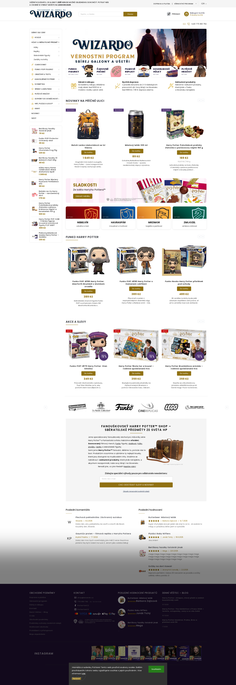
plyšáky (91, 447)
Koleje (38, 37)
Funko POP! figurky (44, 69)
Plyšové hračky (42, 94)
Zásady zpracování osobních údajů (136, 491)
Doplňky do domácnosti (46, 98)
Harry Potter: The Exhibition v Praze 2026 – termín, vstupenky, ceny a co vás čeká (183, 610)
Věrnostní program (183, 4)
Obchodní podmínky (39, 619)
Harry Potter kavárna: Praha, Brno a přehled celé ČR (179, 621)
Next (203, 100)
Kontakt (33, 608)
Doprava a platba (162, 4)
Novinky (35, 113)
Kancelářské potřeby (45, 79)
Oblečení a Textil (43, 74)
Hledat (130, 14)
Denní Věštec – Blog (39, 612)
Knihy (37, 108)
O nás (32, 616)
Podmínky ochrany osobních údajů (45, 623)
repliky (99, 447)
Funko (118, 443)
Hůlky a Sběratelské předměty (45, 42)
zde (83, 673)
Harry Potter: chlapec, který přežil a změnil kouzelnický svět (183, 599)
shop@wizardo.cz (85, 598)
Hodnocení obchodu (39, 627)
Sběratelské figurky (42, 55)
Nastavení (76, 679)
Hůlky (36, 47)
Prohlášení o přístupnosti (41, 630)
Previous (200, 100)
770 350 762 (82, 602)
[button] (69, 49)
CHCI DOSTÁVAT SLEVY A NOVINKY (136, 485)
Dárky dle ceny (38, 32)
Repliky (37, 51)
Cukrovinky (40, 64)
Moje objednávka (37, 634)
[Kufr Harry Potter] (165, 450)
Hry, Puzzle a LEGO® (44, 103)
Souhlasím (156, 669)
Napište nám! (130, 466)
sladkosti (133, 443)
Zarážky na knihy (41, 59)
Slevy (33, 118)
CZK (203, 4)
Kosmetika (40, 84)
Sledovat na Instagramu (191, 660)
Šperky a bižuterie (43, 89)
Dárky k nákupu (36, 605)
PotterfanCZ (83, 605)
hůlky (139, 443)
